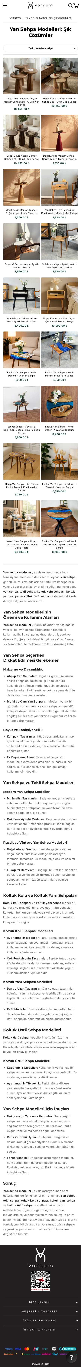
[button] (71, 1357)
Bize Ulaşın (39, 1302)
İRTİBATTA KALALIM (39, 1329)
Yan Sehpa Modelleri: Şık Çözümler (48, 18)
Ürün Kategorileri (39, 1320)
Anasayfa (15, 18)
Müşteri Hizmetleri (40, 1311)
